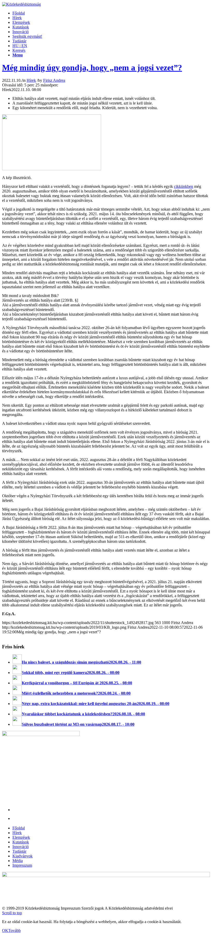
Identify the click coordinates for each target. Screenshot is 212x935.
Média (17, 860)
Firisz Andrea (54, 80)
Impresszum (22, 865)
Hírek (31, 80)
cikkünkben (183, 186)
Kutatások (20, 842)
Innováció (20, 846)
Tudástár (19, 851)
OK (5, 930)
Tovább (14, 930)
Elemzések (21, 837)
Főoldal (18, 828)
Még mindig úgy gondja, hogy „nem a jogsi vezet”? (92, 67)
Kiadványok (22, 856)
